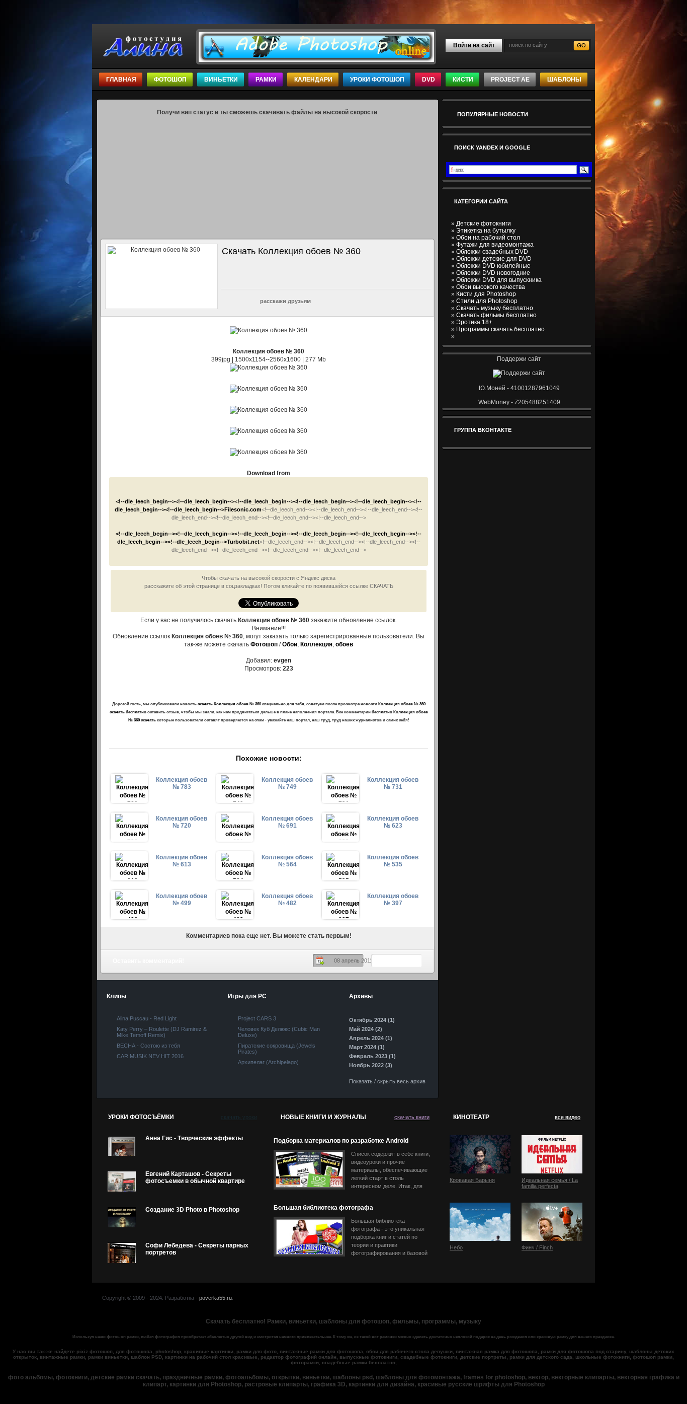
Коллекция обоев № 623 (392, 822)
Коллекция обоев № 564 (287, 861)
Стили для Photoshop (487, 301)
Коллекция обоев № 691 (287, 822)
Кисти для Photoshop (486, 294)
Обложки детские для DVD (494, 258)
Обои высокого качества (490, 286)
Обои (289, 644)
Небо (456, 1247)
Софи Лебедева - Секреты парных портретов (196, 1249)
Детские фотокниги (483, 223)
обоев (344, 644)
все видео (567, 1117)
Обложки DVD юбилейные (493, 265)
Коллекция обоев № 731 (392, 783)
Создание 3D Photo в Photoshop (192, 1209)
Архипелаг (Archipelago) (268, 1062)
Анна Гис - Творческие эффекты (194, 1138)
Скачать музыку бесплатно (494, 308)
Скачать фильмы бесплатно (496, 315)
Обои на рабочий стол (488, 237)
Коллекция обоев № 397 (392, 900)
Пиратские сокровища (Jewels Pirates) (276, 1049)
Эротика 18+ (474, 322)
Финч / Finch (537, 1247)
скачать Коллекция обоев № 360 (229, 704)
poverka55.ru (215, 1298)
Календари (313, 79)
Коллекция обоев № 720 (181, 822)
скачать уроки (239, 1117)
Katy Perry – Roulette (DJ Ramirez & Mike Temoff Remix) (162, 1032)
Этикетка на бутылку (486, 230)
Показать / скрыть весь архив (387, 1081)
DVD (428, 79)
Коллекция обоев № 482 (287, 900)
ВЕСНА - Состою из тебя (148, 1046)
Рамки (266, 79)
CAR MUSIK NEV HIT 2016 (150, 1056)
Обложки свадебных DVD (492, 251)
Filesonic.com (243, 509)
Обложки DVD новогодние (493, 272)
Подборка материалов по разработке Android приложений (341, 1141)
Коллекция (316, 644)
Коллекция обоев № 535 (392, 861)
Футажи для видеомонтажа (495, 244)
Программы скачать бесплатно (500, 329)
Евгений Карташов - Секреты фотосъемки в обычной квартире (195, 1177)
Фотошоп (170, 79)
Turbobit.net (243, 542)
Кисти (463, 79)
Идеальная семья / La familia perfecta (550, 1183)
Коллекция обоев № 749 (287, 783)
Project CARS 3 (257, 1018)
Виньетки (221, 79)
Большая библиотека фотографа (323, 1207)
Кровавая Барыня (472, 1180)
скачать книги (412, 1117)
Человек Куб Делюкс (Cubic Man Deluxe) (279, 1032)
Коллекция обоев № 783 (181, 783)
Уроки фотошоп (377, 79)
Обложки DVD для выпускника (499, 279)
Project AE (510, 79)
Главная (121, 79)
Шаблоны (564, 79)
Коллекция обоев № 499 (181, 900)
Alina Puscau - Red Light (147, 1018)
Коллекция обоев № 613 (181, 861)
